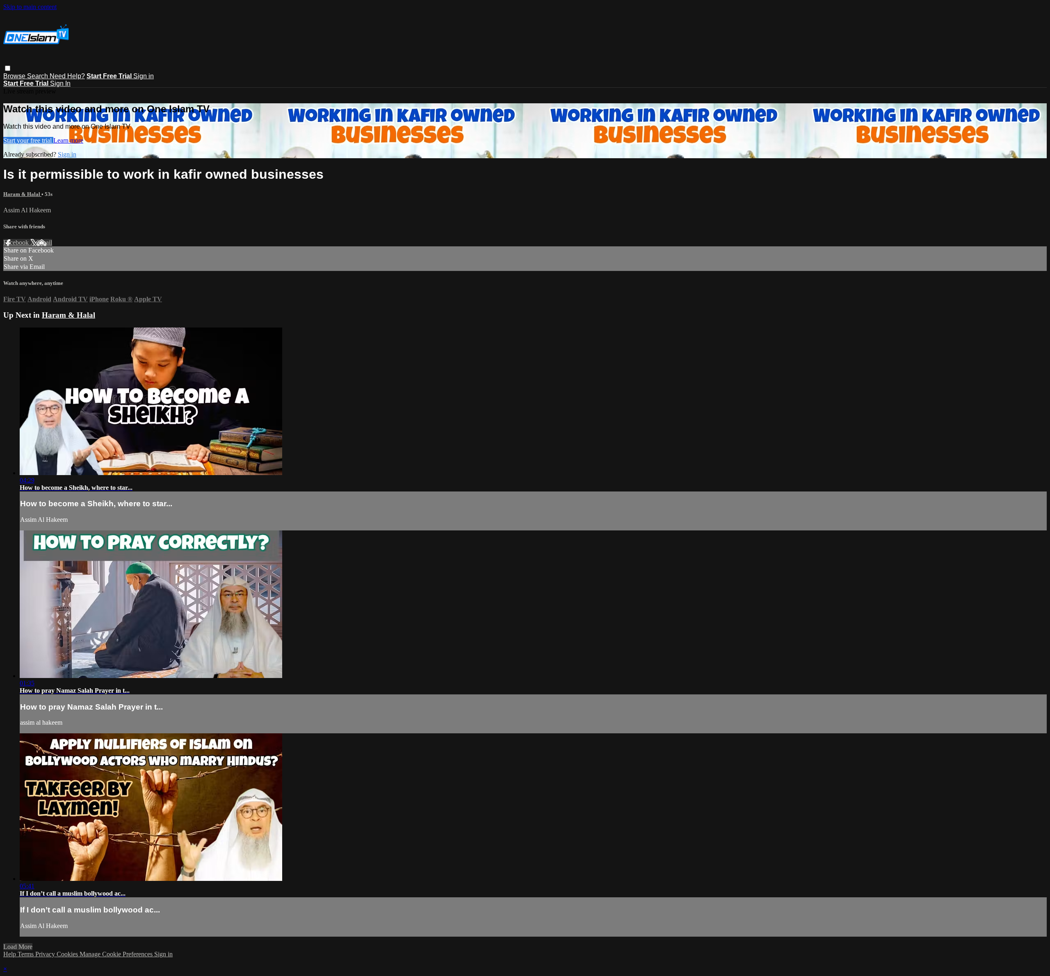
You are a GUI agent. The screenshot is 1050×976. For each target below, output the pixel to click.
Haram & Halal (22, 194)
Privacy (46, 954)
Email (44, 242)
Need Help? (67, 76)
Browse (15, 76)
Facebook (16, 242)
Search (38, 76)
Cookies (68, 954)
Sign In (60, 83)
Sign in (143, 76)
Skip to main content (30, 6)
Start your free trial (28, 140)
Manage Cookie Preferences (117, 954)
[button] (7, 68)
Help (10, 954)
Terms (26, 954)
